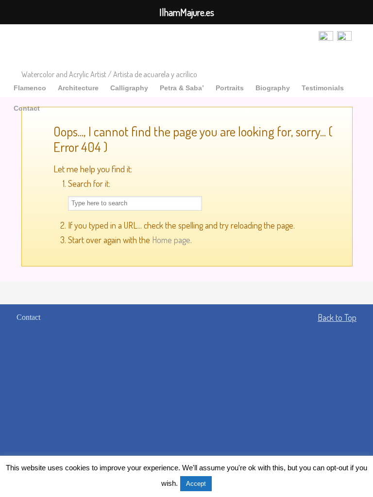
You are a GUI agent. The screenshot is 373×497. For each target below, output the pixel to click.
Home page (171, 239)
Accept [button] (196, 483)
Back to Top (337, 317)
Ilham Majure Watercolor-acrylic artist (103, 48)
